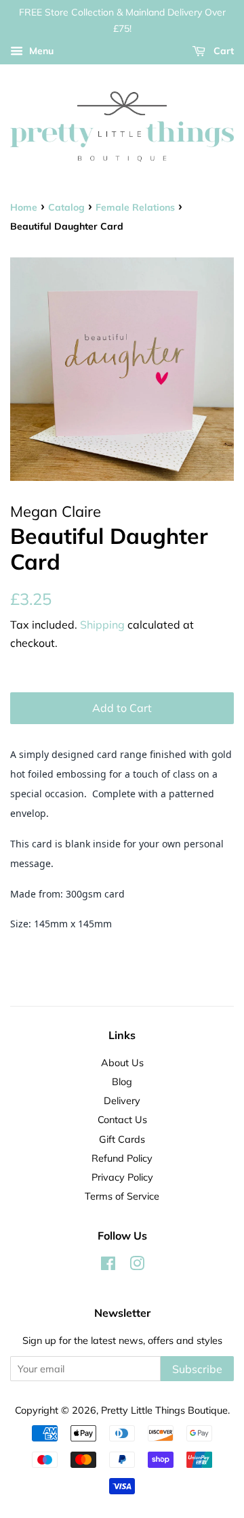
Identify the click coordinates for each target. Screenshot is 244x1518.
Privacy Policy (122, 1177)
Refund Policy (122, 1158)
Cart (222, 51)
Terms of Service (122, 1195)
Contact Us (122, 1119)
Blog (122, 1081)
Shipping (102, 624)
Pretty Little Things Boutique (164, 1410)
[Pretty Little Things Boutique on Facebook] (108, 1265)
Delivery (122, 1100)
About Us (122, 1062)
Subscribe (197, 1369)
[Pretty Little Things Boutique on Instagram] (136, 1265)
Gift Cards (122, 1139)
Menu (40, 51)
